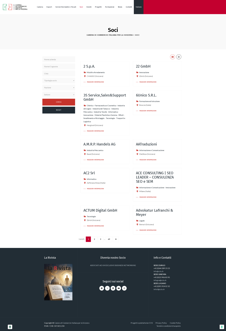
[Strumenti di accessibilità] (10, 327)
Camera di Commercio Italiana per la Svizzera (71, 323)
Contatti (129, 7)
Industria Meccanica (95, 150)
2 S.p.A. (89, 66)
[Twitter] (107, 288)
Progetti (98, 7)
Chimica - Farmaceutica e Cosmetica (101, 105)
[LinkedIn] (113, 288)
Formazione (109, 7)
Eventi (89, 7)
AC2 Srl (89, 173)
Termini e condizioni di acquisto (168, 326)
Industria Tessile (100, 112)
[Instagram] (124, 288)
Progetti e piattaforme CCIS (142, 323)
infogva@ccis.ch (160, 280)
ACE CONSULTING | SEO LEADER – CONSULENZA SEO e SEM (155, 177)
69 (109, 239)
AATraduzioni (146, 144)
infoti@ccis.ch (159, 289)
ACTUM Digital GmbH (100, 210)
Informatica (113, 112)
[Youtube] (118, 288)
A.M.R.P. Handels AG (99, 144)
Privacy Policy (161, 323)
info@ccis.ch (158, 271)
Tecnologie (110, 118)
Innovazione (144, 72)
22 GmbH (143, 66)
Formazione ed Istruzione (149, 101)
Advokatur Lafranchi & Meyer (154, 212)
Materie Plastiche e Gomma (106, 115)
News (120, 7)
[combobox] (58, 80)
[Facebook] (101, 288)
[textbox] (58, 80)
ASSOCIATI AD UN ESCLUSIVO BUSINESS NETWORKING (113, 265)
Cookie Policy (175, 323)
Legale (142, 220)
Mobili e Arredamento (96, 72)
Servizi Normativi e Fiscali (65, 7)
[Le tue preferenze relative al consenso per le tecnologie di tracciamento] (222, 327)
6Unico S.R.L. (146, 95)
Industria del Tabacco (101, 109)
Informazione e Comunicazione (151, 150)
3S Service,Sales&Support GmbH (104, 97)
